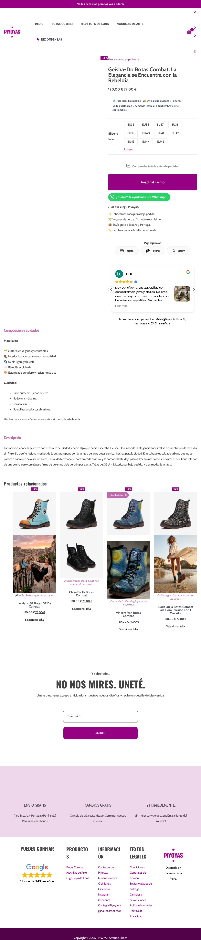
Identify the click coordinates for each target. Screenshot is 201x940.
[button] (194, 290)
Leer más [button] (117, 306)
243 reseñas (160, 323)
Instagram (104, 894)
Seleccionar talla (34, 619)
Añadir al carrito (152, 182)
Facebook (104, 889)
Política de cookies (141, 905)
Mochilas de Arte (76, 872)
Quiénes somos (107, 878)
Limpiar (128, 149)
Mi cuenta (104, 900)
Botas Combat (75, 867)
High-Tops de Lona (77, 878)
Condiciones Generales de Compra (138, 873)
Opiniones (104, 883)
